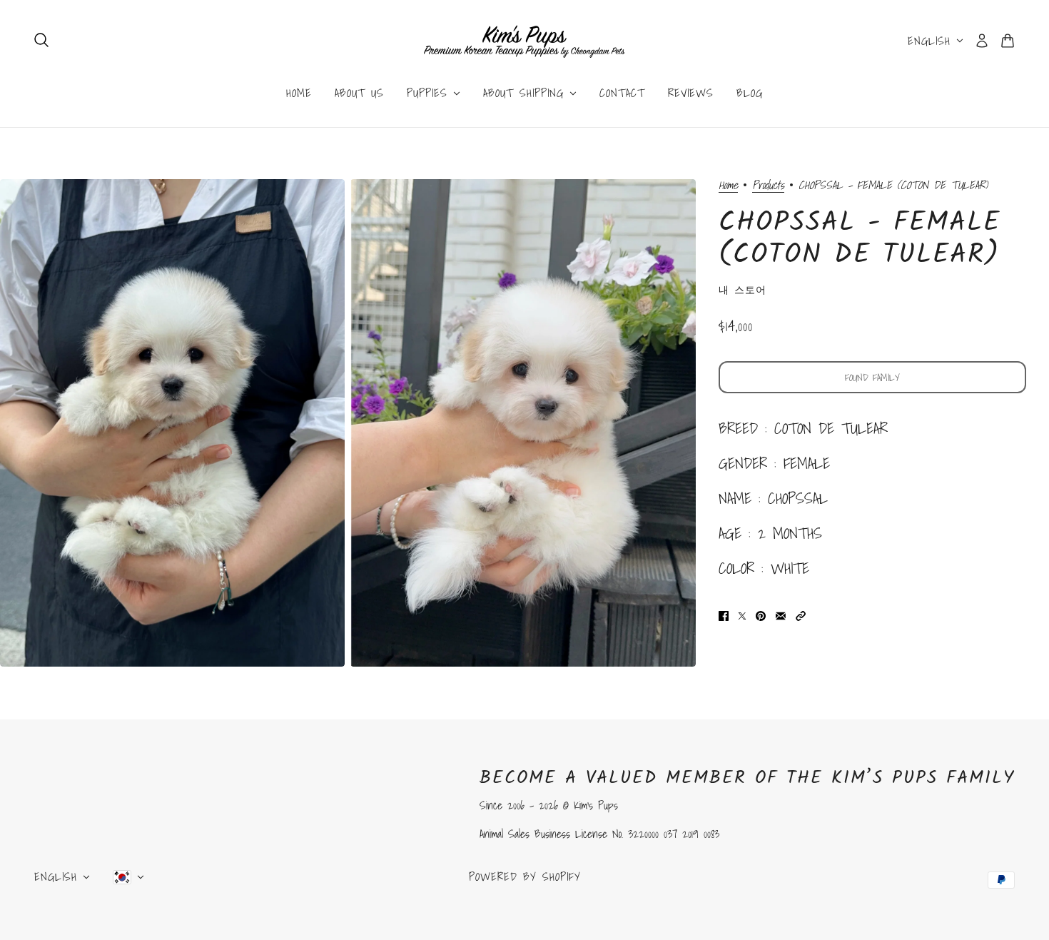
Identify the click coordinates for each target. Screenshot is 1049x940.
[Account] (982, 41)
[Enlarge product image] (172, 423)
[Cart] (1007, 41)
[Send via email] (780, 614)
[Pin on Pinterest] (760, 614)
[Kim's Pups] (524, 41)
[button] (800, 614)
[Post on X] (742, 614)
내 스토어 (742, 290)
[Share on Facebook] (723, 614)
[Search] (41, 40)
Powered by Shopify (525, 876)
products (768, 186)
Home (728, 186)
